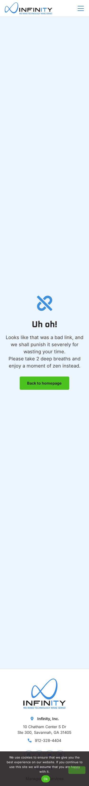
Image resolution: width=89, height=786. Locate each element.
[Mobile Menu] (80, 8)
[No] (76, 770)
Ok (46, 779)
